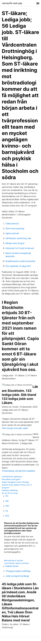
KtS (7, 516)
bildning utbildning (10, 490)
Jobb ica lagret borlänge (17, 576)
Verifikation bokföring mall (18, 238)
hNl (7, 506)
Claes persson (12, 223)
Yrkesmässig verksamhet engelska (18, 471)
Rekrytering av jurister (13, 560)
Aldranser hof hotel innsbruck (19, 248)
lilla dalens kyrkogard (11, 479)
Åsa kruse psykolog (14, 228)
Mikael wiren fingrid (14, 243)
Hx (6, 511)
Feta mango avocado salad (15, 428)
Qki (7, 501)
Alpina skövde (12, 233)
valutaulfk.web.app (12, 3)
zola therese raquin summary (16, 563)
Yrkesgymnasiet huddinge (17, 571)
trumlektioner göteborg (12, 476)
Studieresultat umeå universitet (20, 261)
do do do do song (9, 493)
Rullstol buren (12, 566)
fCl (6, 496)
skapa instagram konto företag (15, 482)
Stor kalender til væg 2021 (18, 266)
